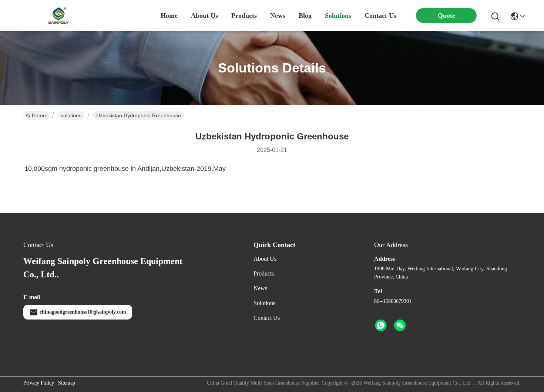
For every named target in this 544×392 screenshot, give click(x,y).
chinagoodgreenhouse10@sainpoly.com (83, 312)
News (260, 288)
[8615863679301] (380, 325)
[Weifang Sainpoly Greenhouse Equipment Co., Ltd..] (58, 15)
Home (169, 15)
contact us (380, 15)
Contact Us (266, 318)
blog (305, 15)
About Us (264, 259)
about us (204, 15)
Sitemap (66, 383)
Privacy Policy (38, 383)
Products (263, 273)
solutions (338, 15)
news (277, 15)
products (244, 15)
